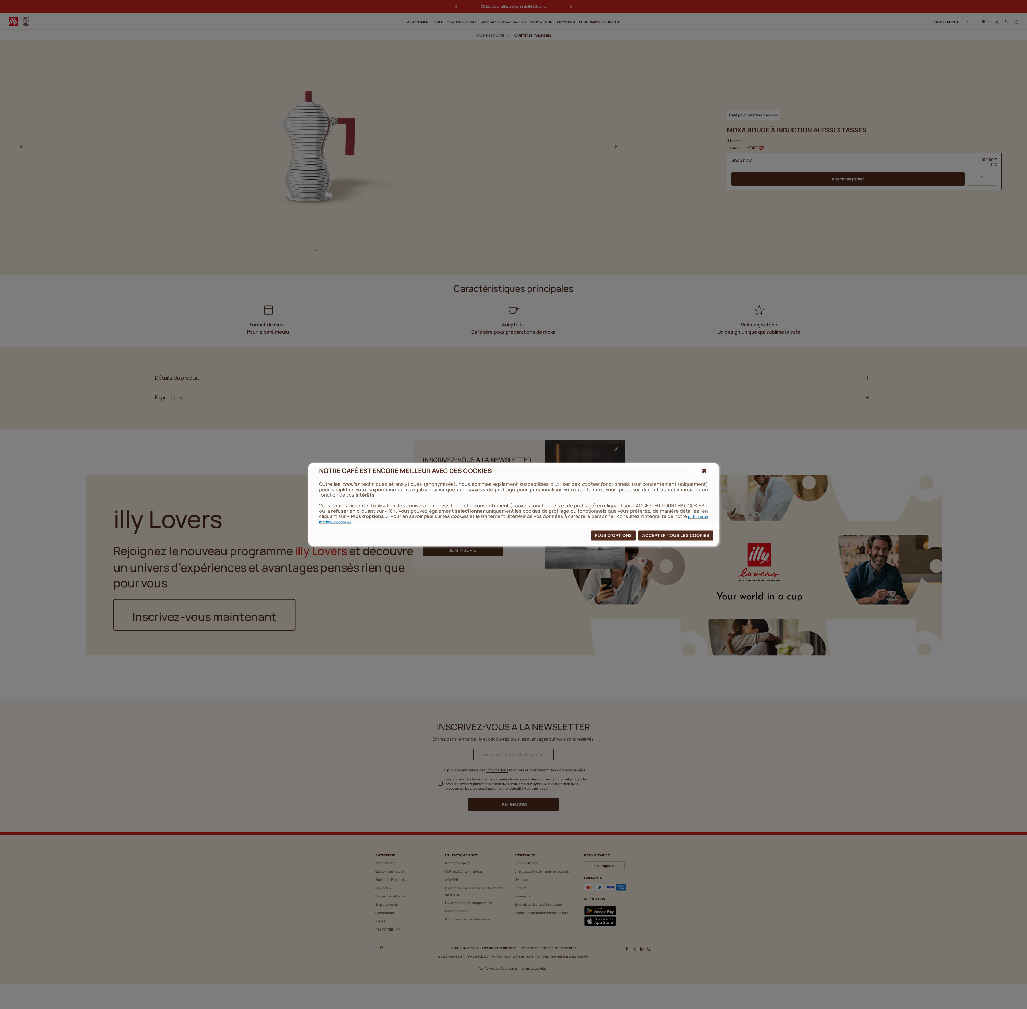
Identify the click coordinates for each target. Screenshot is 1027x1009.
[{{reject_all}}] (704, 470)
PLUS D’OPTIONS (613, 535)
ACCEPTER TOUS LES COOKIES (676, 535)
